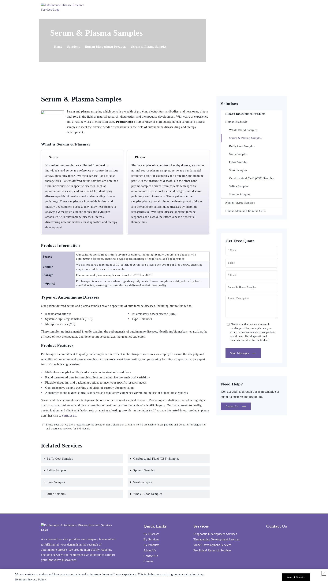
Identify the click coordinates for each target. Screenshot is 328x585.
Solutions (155, 7)
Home (132, 7)
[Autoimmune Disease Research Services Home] (64, 7)
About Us (183, 7)
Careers (235, 7)
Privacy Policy (37, 579)
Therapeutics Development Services (216, 539)
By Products (151, 544)
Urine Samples (56, 493)
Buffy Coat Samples (60, 458)
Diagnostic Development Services (215, 533)
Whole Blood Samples (147, 493)
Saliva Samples (56, 470)
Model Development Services (212, 544)
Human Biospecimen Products (105, 46)
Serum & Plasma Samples (245, 137)
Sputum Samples (144, 470)
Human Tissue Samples (240, 202)
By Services (151, 539)
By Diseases (151, 533)
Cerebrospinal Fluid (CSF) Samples (156, 458)
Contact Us (210, 7)
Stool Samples (56, 482)
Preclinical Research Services (212, 550)
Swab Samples (142, 482)
